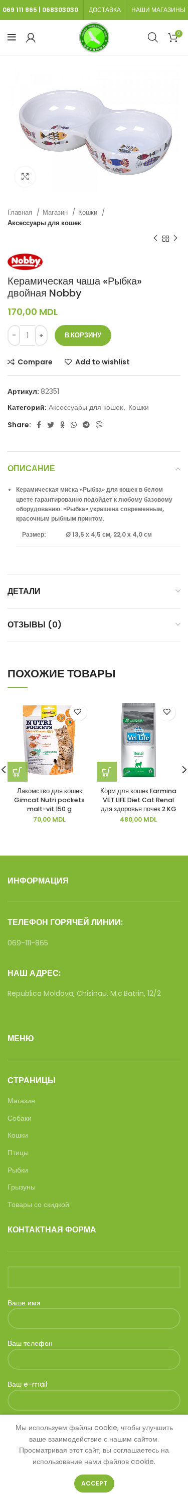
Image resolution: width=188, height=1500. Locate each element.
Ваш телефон (30, 1343)
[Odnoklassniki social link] (62, 424)
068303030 (60, 9)
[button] (107, 772)
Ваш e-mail (27, 1384)
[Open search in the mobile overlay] (153, 37)
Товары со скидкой (38, 1204)
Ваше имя (24, 1303)
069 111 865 (20, 9)
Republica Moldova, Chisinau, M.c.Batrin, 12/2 (84, 993)
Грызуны (22, 1187)
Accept (94, 1483)
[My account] (31, 37)
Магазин (56, 212)
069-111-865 (28, 943)
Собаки (20, 1118)
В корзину (83, 335)
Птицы (18, 1153)
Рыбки (18, 1170)
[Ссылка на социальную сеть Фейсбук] (39, 424)
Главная (21, 212)
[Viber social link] (99, 424)
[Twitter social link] (50, 424)
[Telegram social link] (86, 424)
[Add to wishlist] (78, 712)
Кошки (88, 212)
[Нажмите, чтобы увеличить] (25, 177)
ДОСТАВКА (105, 9)
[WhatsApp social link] (74, 424)
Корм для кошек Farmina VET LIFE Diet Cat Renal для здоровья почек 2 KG (138, 800)
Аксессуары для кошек (44, 223)
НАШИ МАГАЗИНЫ (158, 9)
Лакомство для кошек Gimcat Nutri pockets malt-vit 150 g (49, 800)
